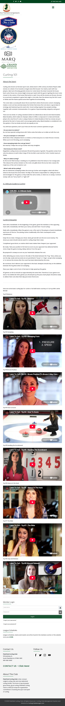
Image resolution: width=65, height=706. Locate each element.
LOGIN (11, 637)
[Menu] (53, 7)
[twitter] (16, 1)
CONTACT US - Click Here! (16, 666)
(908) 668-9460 (57, 1)
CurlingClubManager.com (36, 703)
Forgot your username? (9, 620)
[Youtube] (20, 1)
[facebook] (13, 1)
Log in (32, 617)
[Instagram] (18, 1)
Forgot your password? (9, 624)
